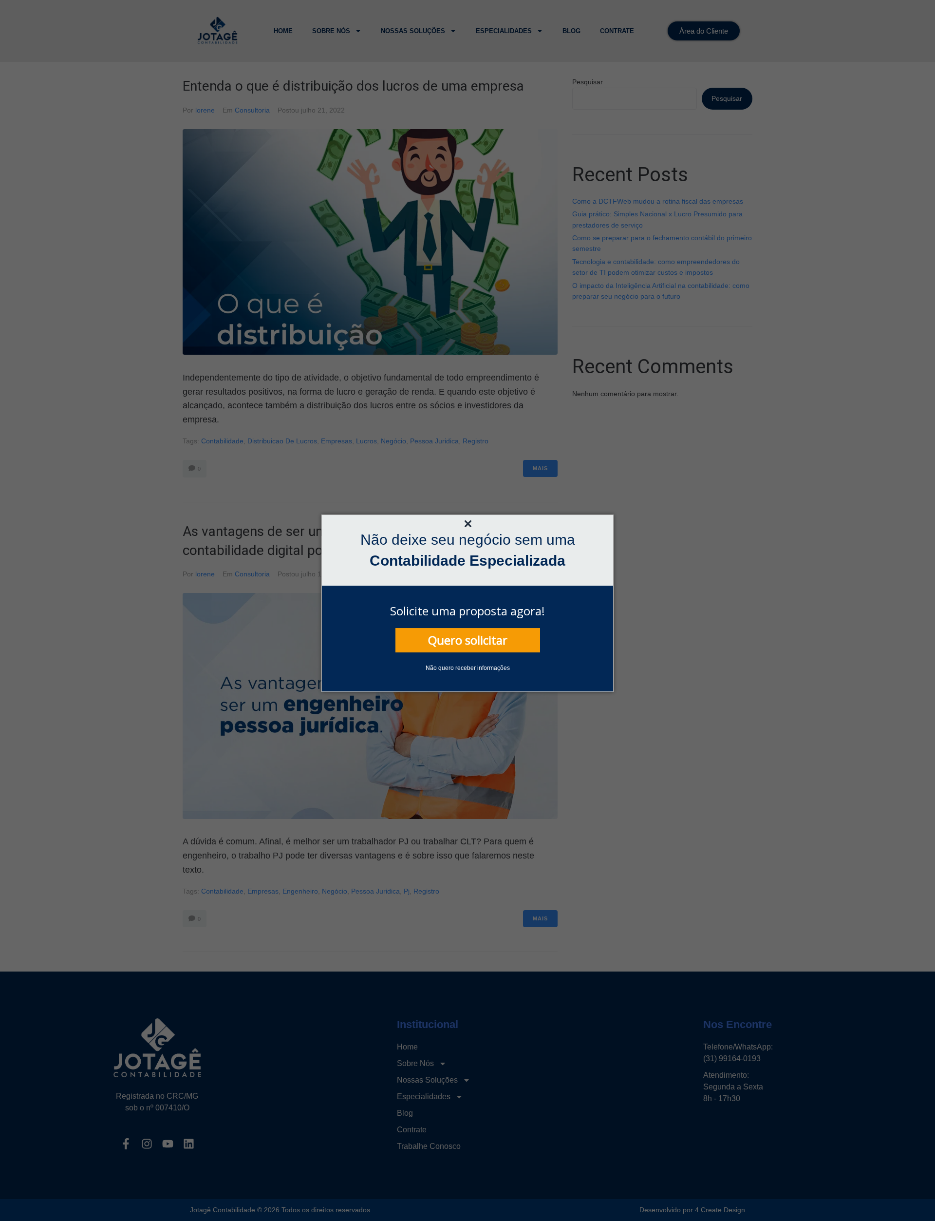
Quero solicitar (467, 640)
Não (431, 668)
